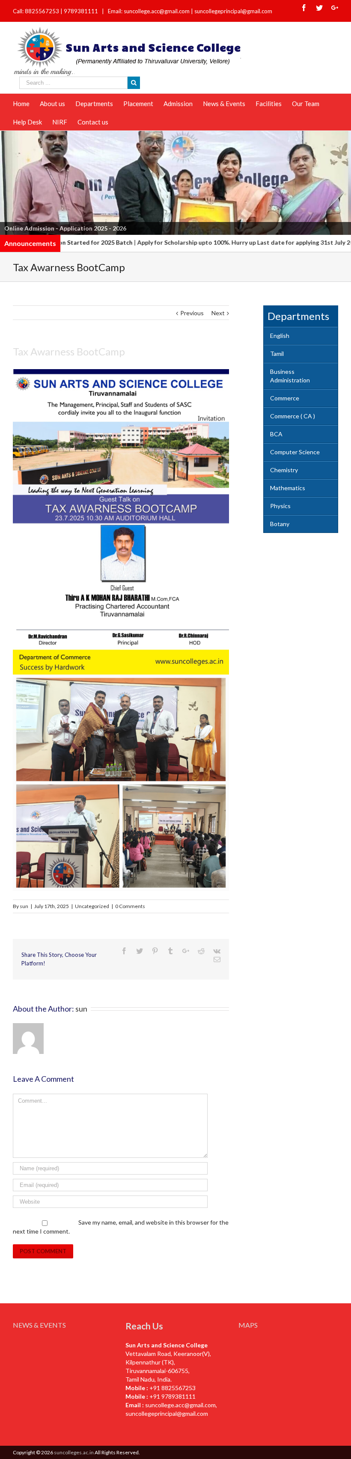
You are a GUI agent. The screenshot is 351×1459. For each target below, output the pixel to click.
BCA (276, 434)
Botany (279, 523)
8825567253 (42, 11)
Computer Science (295, 452)
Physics (280, 505)
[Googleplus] (334, 7)
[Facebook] (303, 7)
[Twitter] (319, 7)
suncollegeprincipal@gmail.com (233, 11)
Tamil (277, 353)
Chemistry (284, 470)
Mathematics (287, 487)
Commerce (284, 398)
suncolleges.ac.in (74, 1452)
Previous (10, 181)
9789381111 (81, 11)
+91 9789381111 (172, 1396)
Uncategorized (92, 906)
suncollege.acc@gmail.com (180, 1405)
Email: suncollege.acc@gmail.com (149, 11)
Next (340, 181)
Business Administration (290, 376)
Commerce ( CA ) (292, 416)
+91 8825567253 (172, 1387)
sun (24, 906)
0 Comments (130, 906)
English (279, 335)
